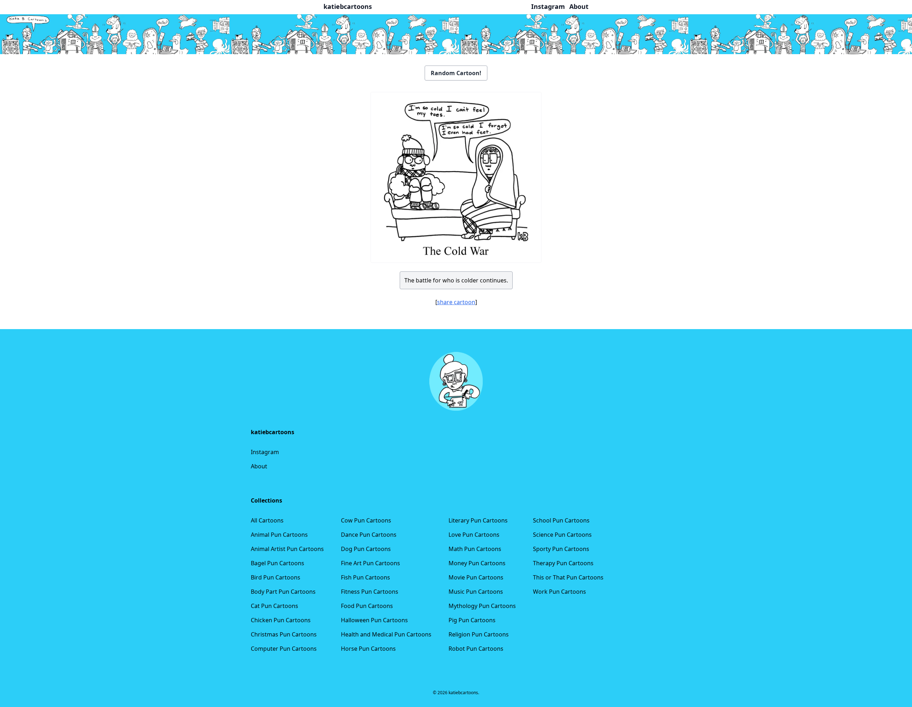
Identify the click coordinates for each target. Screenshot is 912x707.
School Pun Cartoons (561, 520)
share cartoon (456, 302)
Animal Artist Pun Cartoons (287, 549)
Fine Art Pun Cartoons (370, 563)
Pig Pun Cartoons (472, 620)
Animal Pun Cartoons (279, 535)
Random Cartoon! (456, 73)
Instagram (265, 452)
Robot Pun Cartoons (476, 649)
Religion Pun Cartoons (479, 634)
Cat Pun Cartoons (274, 606)
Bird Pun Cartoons (275, 577)
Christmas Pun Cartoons (284, 634)
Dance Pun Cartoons (369, 535)
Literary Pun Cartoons (478, 520)
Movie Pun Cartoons (476, 577)
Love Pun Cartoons (474, 535)
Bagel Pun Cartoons (277, 563)
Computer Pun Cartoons (284, 649)
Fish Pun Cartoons (365, 577)
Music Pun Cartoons (476, 592)
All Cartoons (267, 520)
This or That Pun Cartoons (568, 577)
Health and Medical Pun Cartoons (386, 634)
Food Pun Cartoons (367, 606)
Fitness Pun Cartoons (369, 592)
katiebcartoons (347, 6)
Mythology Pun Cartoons (482, 606)
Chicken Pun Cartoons (281, 620)
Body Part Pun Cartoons (283, 592)
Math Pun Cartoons (475, 549)
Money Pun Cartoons (477, 563)
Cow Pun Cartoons (366, 520)
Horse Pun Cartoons (368, 649)
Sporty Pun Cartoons (561, 549)
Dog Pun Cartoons (366, 549)
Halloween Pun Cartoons (374, 620)
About (259, 466)
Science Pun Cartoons (562, 535)
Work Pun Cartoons (559, 592)
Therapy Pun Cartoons (563, 563)
